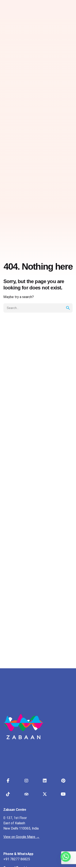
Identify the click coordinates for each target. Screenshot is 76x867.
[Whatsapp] (66, 857)
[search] (68, 308)
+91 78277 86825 (16, 859)
